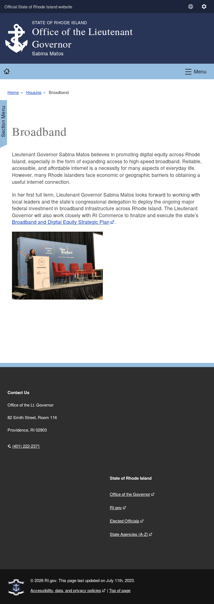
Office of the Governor (130, 494)
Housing (33, 92)
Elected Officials (124, 521)
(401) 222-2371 (26, 446)
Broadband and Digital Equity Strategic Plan (61, 221)
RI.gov (116, 507)
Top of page (119, 590)
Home (13, 92)
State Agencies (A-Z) (129, 534)
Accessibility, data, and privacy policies (65, 590)
